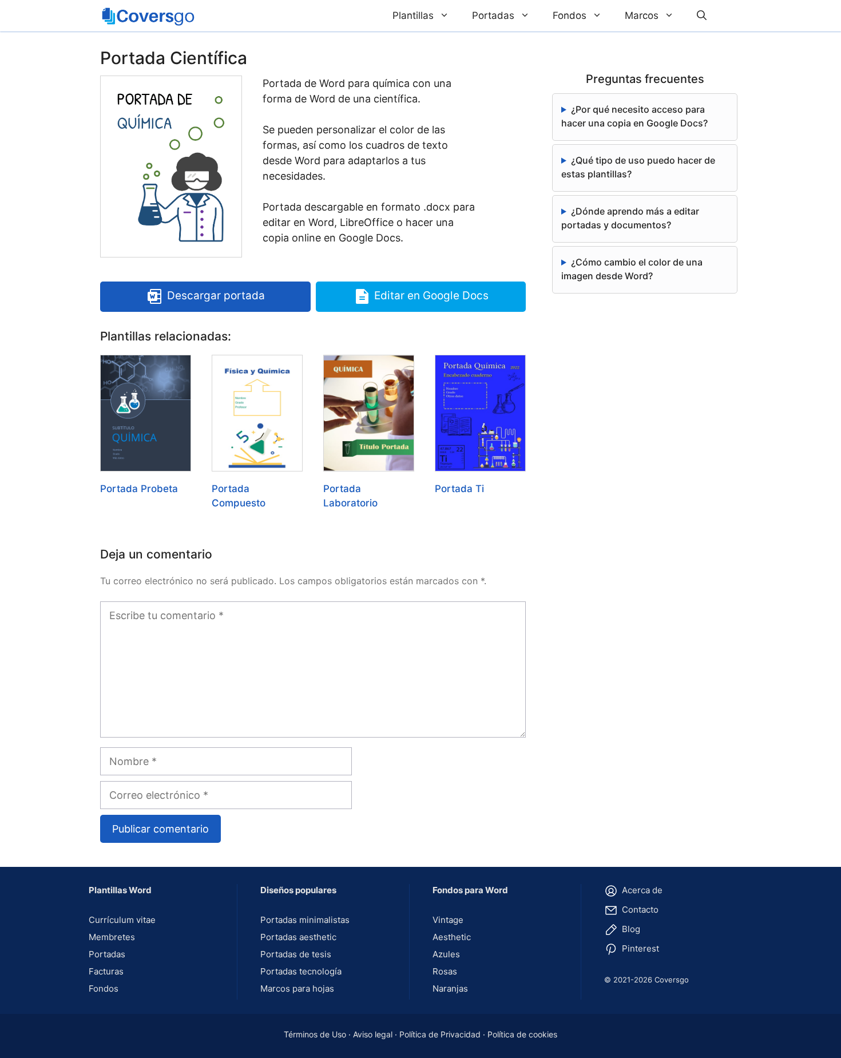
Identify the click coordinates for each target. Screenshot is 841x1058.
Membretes (112, 937)
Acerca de (641, 890)
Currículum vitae (122, 919)
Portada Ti (459, 488)
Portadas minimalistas (305, 919)
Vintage (448, 919)
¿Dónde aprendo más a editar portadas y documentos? (630, 218)
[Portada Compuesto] (257, 464)
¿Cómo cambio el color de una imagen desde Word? (632, 269)
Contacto (639, 909)
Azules (446, 954)
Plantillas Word (120, 890)
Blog (630, 929)
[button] (701, 15)
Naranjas (450, 988)
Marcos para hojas (297, 988)
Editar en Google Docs (431, 296)
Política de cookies (522, 1034)
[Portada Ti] (480, 464)
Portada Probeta (139, 488)
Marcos (641, 15)
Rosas (445, 971)
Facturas (106, 971)
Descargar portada (216, 296)
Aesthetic (452, 937)
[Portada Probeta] (145, 464)
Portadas (493, 15)
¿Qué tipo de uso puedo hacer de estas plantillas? (638, 167)
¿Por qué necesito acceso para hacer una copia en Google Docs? (634, 116)
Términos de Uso (315, 1034)
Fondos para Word (470, 890)
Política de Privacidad (440, 1034)
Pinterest (639, 948)
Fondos (569, 15)
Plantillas (413, 15)
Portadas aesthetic (298, 937)
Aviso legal (372, 1034)
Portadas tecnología (301, 971)
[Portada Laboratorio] (368, 464)
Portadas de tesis (295, 954)
